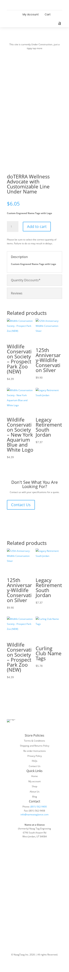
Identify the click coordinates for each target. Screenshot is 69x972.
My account (34, 781)
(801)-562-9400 (38, 806)
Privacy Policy (34, 756)
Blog (34, 796)
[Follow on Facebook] (30, 5)
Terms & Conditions (34, 740)
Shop (34, 786)
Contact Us (21, 504)
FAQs (34, 761)
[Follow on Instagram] (38, 5)
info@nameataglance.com (34, 814)
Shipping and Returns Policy (34, 745)
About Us (34, 791)
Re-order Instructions (34, 751)
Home (34, 776)
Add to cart (37, 226)
